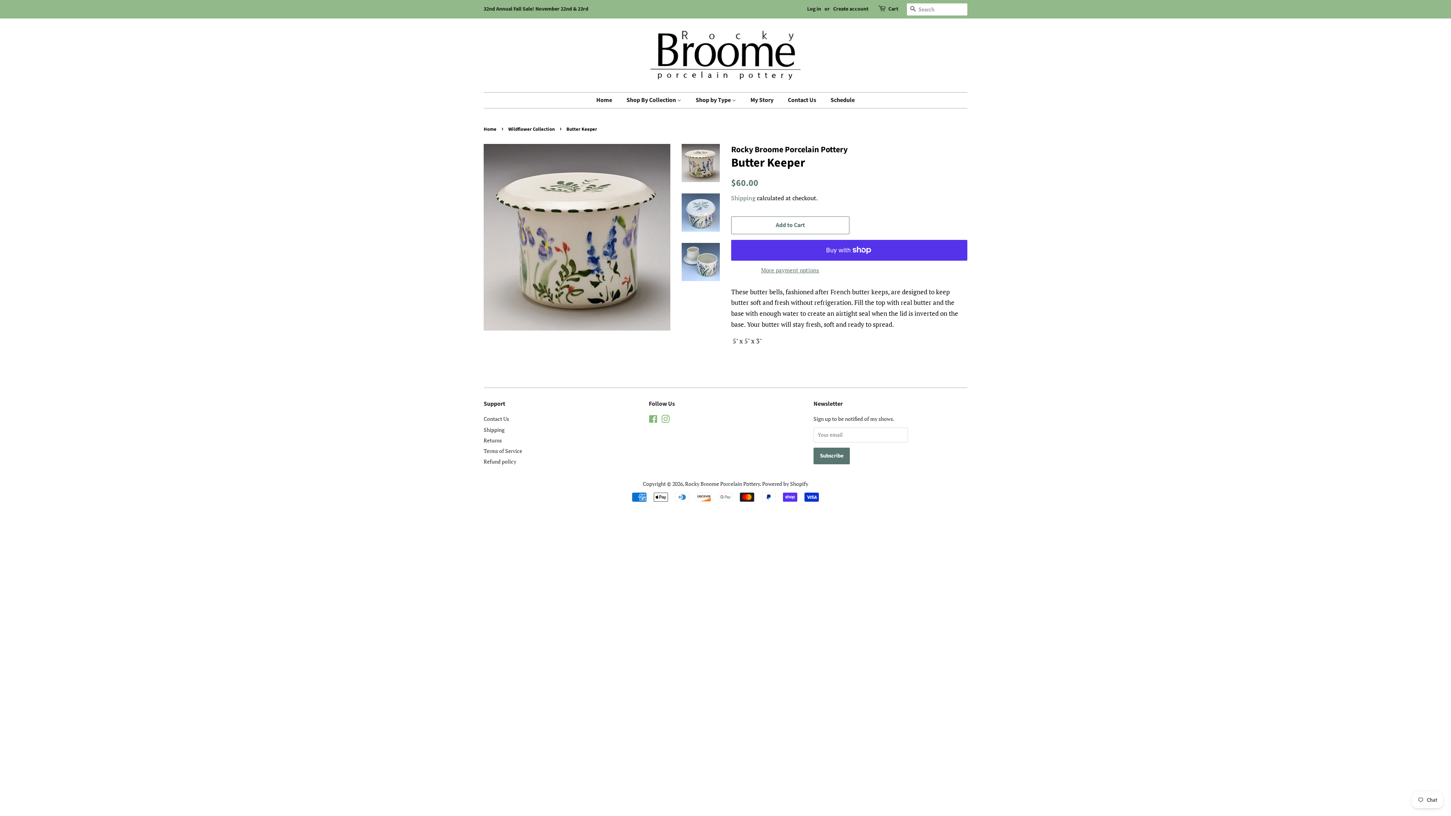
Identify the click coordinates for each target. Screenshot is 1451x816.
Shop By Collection (651, 100)
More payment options (790, 270)
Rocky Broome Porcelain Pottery (722, 483)
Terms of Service (503, 450)
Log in (814, 9)
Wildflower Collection (531, 129)
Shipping (743, 198)
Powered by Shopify (785, 483)
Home (604, 100)
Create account (850, 9)
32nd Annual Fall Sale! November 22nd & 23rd (536, 9)
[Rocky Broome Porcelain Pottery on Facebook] (653, 420)
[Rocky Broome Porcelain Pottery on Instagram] (665, 420)
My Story (761, 100)
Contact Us (802, 100)
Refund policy (500, 461)
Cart (893, 9)
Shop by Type (714, 100)
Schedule (843, 100)
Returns (493, 440)
